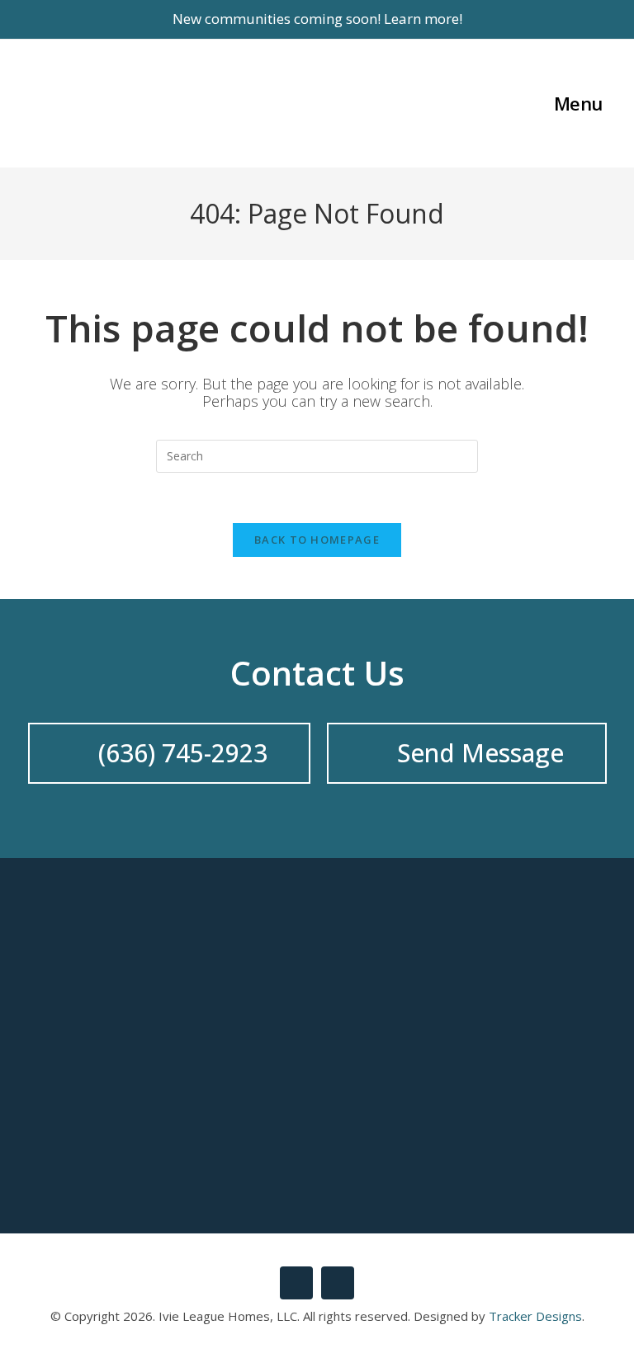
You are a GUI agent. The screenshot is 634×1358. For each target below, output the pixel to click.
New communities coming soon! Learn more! (317, 18)
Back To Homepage (317, 539)
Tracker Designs (535, 1316)
